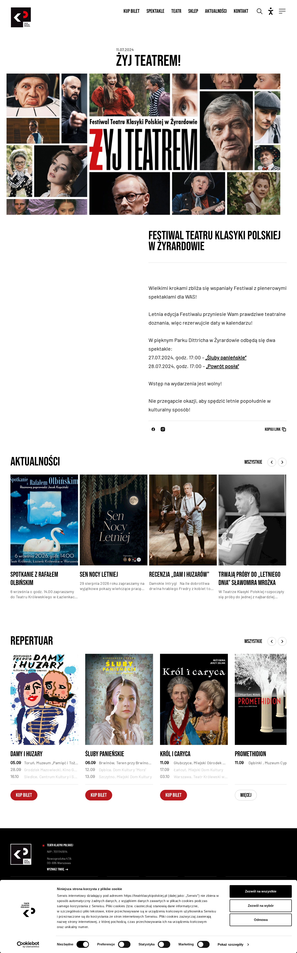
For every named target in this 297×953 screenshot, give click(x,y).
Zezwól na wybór (261, 905)
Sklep (193, 11)
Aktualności (216, 11)
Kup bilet (131, 11)
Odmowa (261, 920)
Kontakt (241, 11)
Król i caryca (175, 754)
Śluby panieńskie (104, 754)
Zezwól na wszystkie (260, 891)
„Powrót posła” (222, 366)
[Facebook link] (153, 429)
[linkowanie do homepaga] (20, 864)
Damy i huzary (26, 754)
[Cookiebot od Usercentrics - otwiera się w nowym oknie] (28, 944)
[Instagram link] (163, 429)
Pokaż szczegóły (231, 944)
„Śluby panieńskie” (225, 357)
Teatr (176, 11)
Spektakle (155, 11)
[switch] (124, 944)
